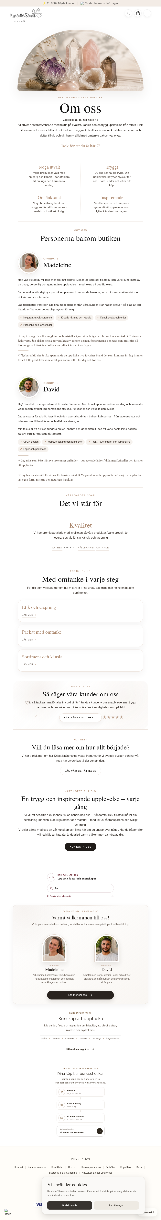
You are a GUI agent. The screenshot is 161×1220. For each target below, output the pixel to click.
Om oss (72, 1167)
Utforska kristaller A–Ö (59, 896)
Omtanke (102, 547)
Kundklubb (57, 1167)
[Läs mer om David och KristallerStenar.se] (106, 948)
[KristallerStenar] (64, 13)
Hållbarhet (86, 547)
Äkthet (57, 547)
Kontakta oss (80, 847)
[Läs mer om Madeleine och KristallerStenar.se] (54, 948)
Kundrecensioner (37, 1167)
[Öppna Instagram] (7, 1212)
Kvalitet (70, 547)
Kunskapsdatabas (91, 1167)
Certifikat (110, 1167)
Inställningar (116, 1205)
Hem (15, 21)
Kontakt (19, 1167)
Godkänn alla (69, 1205)
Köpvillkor (126, 1167)
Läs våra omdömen (79, 717)
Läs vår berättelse (80, 771)
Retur (139, 1167)
